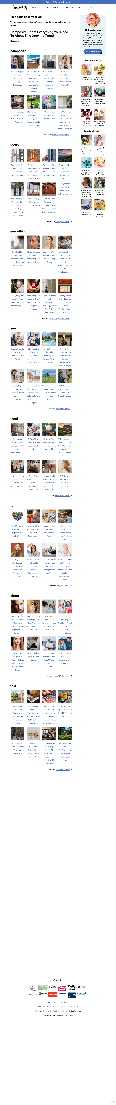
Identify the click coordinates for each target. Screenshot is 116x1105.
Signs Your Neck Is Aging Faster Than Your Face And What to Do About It (33, 623)
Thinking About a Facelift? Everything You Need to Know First (33, 258)
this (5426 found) (63, 769)
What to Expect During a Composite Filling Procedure (17, 78)
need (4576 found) (62, 495)
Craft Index (70, 7)
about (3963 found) (62, 676)
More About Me (93, 51)
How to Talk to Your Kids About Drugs (33, 656)
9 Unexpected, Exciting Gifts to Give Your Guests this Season (17, 750)
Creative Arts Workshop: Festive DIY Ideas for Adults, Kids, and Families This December (49, 753)
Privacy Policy (42, 1006)
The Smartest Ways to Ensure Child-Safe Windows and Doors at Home (33, 172)
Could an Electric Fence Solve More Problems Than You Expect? (49, 392)
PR (79, 7)
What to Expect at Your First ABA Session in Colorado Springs (17, 392)
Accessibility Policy (57, 1006)
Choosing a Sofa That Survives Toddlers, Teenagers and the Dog (49, 566)
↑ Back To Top (73, 1006)
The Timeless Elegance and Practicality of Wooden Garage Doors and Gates (49, 205)
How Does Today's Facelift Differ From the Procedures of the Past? (65, 78)
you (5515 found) (63, 408)
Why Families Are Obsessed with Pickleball (49, 115)
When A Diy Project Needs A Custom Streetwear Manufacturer (33, 483)
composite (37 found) (61, 134)
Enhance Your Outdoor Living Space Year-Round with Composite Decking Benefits (33, 81)
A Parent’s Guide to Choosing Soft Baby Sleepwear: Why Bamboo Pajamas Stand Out (65, 569)
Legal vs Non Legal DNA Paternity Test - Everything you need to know (17, 258)
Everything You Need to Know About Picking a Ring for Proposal (33, 302)
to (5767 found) (63, 585)
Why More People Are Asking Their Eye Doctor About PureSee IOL (49, 623)
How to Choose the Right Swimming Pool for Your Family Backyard (49, 355)
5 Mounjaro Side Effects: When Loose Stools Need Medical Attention (49, 483)
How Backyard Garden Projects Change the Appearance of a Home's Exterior (33, 118)
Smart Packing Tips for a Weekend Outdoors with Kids (65, 172)
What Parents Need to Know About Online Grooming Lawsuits (49, 660)
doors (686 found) (62, 221)
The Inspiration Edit (57, 1011)
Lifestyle (44, 7)
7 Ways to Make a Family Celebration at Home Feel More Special (65, 532)
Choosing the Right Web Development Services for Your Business (33, 355)
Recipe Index (56, 7)
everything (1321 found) (60, 318)
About (34, 7)
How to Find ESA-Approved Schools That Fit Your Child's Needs (49, 446)
